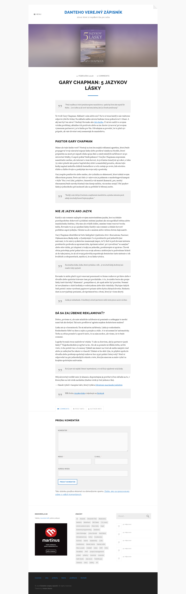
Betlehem (87, 522)
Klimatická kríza (81, 537)
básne (63, 578)
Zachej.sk (100, 393)
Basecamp (102, 519)
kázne (86, 540)
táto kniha (98, 122)
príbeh (78, 555)
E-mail (98, 457)
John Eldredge (81, 533)
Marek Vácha (90, 544)
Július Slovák (92, 533)
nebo (95, 548)
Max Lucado (80, 548)
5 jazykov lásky (79, 393)
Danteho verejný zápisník (93, 12)
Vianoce (79, 562)
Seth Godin (80, 559)
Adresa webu (64, 469)
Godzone (97, 529)
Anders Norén (47, 588)
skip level (89, 559)
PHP (86, 551)
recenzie (101, 555)
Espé (102, 526)
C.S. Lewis (104, 522)
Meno (61, 457)
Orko (106, 548)
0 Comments (103, 76)
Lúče (101, 540)
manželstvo (80, 544)
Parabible (79, 551)
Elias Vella (95, 526)
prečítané (73, 578)
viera (85, 562)
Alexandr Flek (92, 519)
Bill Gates (96, 522)
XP (97, 562)
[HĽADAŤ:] (133, 516)
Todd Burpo (98, 559)
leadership (93, 540)
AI (77, 519)
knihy (90, 537)
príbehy (85, 555)
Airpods (82, 519)
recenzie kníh (44, 518)
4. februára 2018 (85, 76)
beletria (78, 522)
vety (46, 578)
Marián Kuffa (101, 544)
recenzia (93, 555)
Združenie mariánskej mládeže (108, 385)
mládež (89, 548)
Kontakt (84, 578)
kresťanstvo (98, 537)
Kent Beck (102, 533)
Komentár (63, 430)
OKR (101, 548)
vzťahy (92, 562)
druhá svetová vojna (83, 526)
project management (97, 551)
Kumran (79, 540)
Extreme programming (83, 529)
